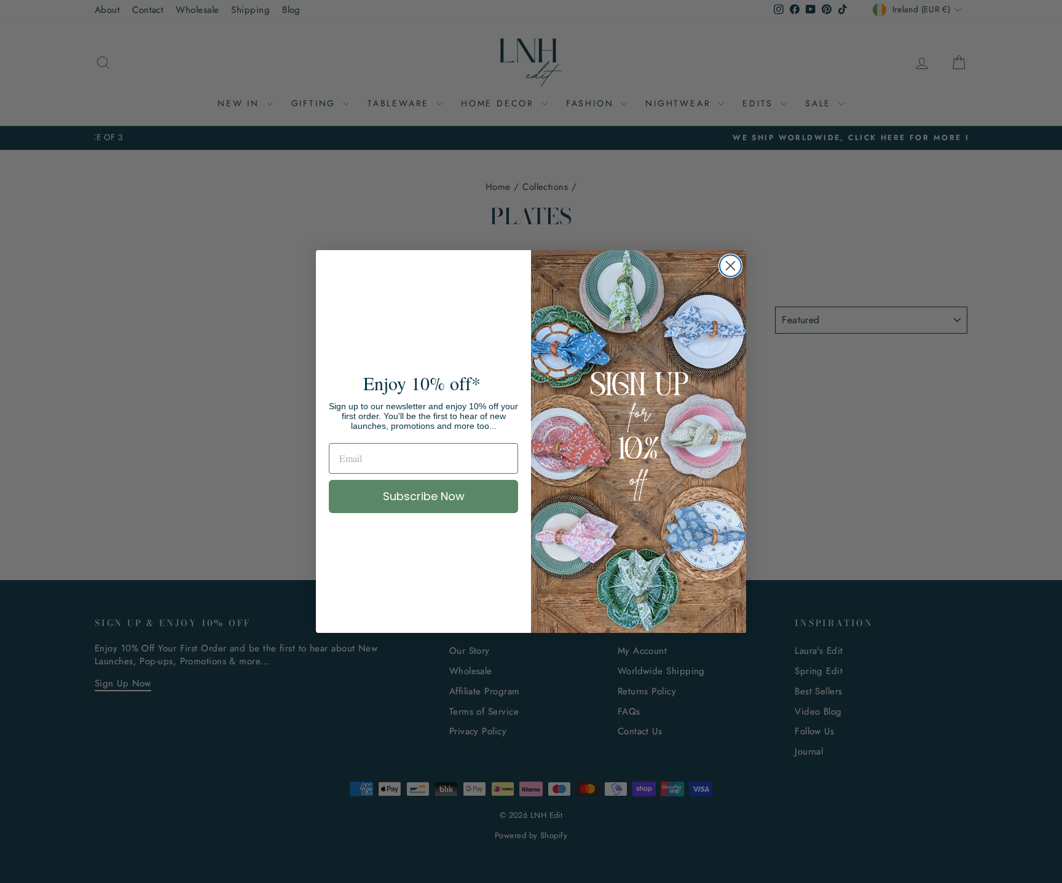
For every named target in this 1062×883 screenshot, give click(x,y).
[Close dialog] (730, 266)
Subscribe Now (424, 496)
